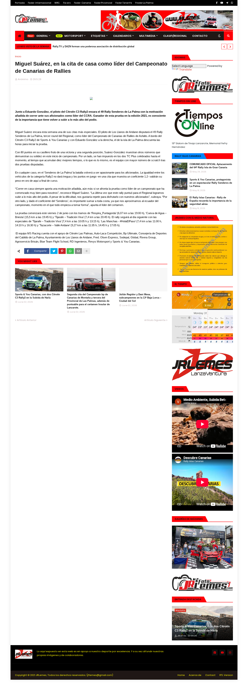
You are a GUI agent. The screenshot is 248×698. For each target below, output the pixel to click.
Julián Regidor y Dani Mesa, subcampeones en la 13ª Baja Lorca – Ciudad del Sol (140, 297)
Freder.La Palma (144, 2)
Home (181, 675)
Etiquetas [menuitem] (98, 36)
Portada (20, 2)
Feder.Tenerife (123, 2)
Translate (185, 69)
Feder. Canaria (82, 2)
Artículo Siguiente (155, 320)
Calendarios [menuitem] (122, 36)
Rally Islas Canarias (188, 156)
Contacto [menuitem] (200, 36)
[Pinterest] (62, 251)
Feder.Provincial (103, 2)
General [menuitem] (42, 36)
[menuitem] (19, 36)
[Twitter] (54, 251)
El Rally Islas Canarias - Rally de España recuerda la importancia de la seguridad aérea (210, 200)
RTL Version (226, 675)
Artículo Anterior (26, 320)
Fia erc (67, 2)
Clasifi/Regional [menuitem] (175, 36)
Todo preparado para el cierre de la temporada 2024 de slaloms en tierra (94, 46)
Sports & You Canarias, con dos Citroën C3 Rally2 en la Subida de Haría (37, 296)
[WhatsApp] (70, 251)
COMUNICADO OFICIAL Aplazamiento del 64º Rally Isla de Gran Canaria (211, 166)
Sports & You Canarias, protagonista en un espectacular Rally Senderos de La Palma (211, 182)
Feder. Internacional (39, 2)
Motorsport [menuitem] (73, 36)
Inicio (18, 56)
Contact (210, 675)
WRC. (57, 2)
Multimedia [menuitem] (147, 36)
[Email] (78, 251)
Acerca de (195, 675)
